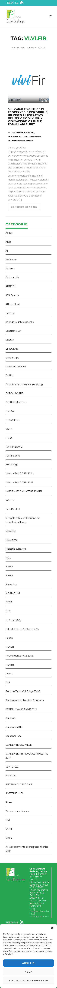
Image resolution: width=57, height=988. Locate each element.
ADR (8, 241)
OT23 (8, 611)
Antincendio (12, 277)
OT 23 (9, 602)
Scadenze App (14, 736)
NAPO (9, 566)
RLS (8, 682)
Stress (9, 802)
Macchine (11, 531)
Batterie (10, 313)
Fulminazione (13, 455)
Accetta (28, 963)
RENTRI (10, 664)
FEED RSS (12, 2)
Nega (28, 971)
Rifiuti (9, 673)
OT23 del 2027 (13, 620)
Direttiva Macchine (16, 402)
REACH (10, 646)
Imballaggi (11, 464)
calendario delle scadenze (20, 322)
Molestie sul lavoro (16, 548)
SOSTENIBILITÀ (14, 793)
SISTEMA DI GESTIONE (19, 784)
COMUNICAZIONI (24, 132)
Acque (9, 232)
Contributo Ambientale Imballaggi (24, 384)
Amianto (10, 268)
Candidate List (13, 330)
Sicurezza (11, 775)
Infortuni (10, 500)
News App (11, 584)
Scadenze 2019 (14, 727)
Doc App (10, 411)
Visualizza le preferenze (28, 980)
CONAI (9, 375)
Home (30, 47)
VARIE (9, 829)
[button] (52, 927)
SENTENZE (12, 766)
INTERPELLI (13, 509)
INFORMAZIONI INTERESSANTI (24, 491)
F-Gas (9, 438)
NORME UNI (13, 593)
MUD (8, 557)
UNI (8, 820)
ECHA (9, 428)
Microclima (12, 539)
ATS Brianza (12, 295)
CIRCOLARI (12, 348)
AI (7, 250)
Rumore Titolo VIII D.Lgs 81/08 (23, 691)
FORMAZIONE (14, 446)
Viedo (9, 838)
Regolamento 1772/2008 (20, 655)
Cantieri (10, 339)
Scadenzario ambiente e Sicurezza (25, 700)
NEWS (29, 140)
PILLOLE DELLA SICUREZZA (22, 629)
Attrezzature (13, 304)
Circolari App (12, 357)
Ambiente (11, 259)
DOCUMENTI (15, 136)
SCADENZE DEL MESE (19, 744)
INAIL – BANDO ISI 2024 (19, 473)
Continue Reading (24, 207)
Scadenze (11, 718)
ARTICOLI (11, 286)
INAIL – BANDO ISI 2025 (19, 482)
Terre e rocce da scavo (18, 811)
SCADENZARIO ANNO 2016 (21, 709)
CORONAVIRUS (14, 393)
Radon (9, 638)
